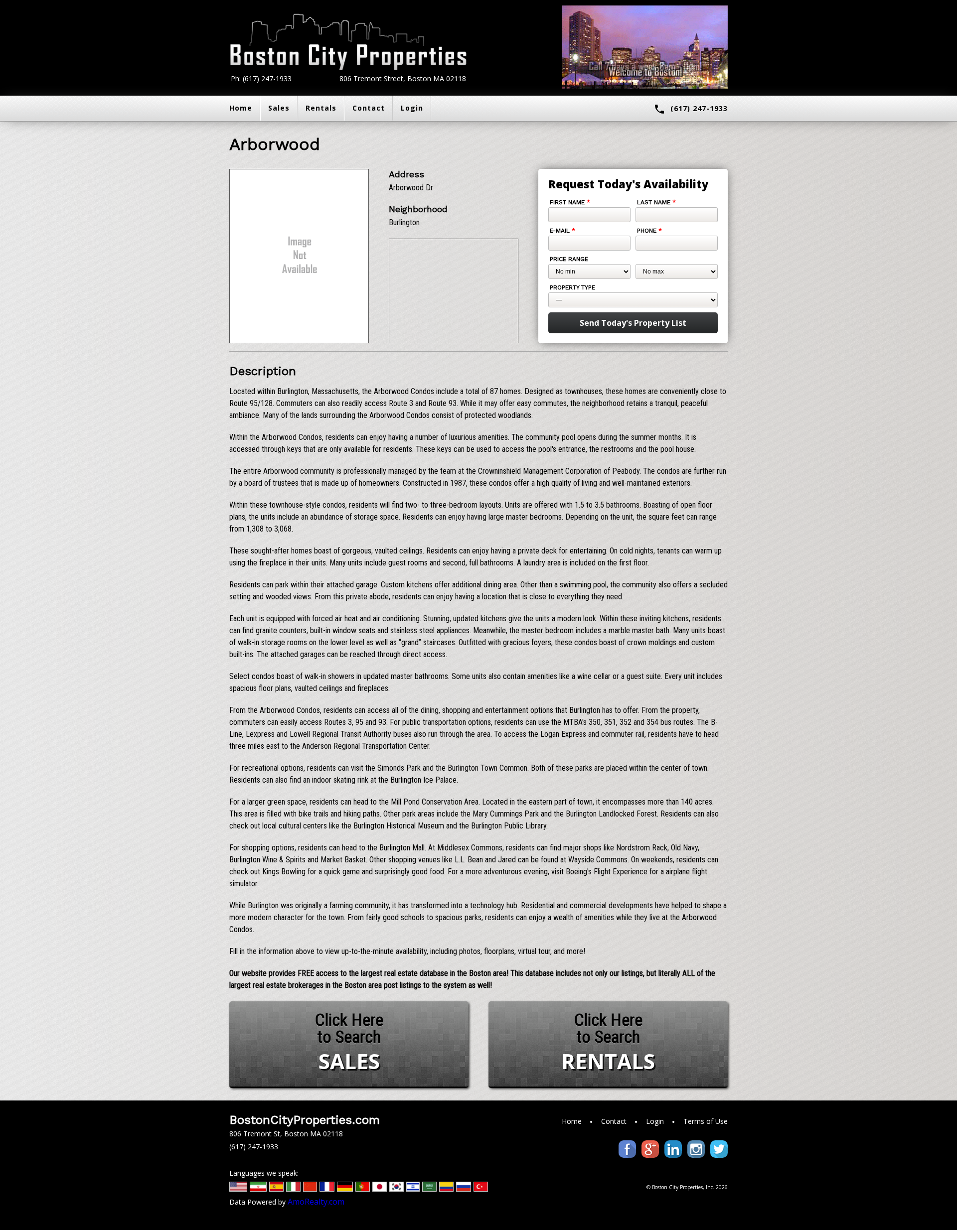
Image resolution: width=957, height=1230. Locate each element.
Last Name (656, 202)
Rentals (321, 108)
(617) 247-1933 (690, 109)
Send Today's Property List (633, 322)
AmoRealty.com (316, 1201)
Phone (649, 230)
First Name (570, 202)
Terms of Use (705, 1121)
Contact (368, 108)
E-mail (562, 230)
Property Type (572, 287)
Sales (279, 108)
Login (412, 108)
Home (240, 108)
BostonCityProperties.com (304, 1120)
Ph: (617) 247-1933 (261, 78)
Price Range (569, 259)
